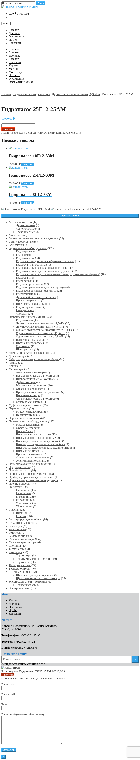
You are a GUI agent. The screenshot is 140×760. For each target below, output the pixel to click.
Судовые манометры (29, 401)
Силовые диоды (19, 535)
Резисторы (15, 526)
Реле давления (25, 310)
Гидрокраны (23, 277)
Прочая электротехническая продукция (33, 480)
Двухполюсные (25, 225)
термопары (15, 552)
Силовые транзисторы (23, 542)
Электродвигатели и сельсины (28, 581)
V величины (24, 503)
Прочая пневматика (28, 454)
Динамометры (17, 356)
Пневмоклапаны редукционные (36, 437)
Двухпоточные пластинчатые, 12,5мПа (40, 323)
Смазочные (23, 346)
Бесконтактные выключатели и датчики (33, 238)
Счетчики (15, 545)
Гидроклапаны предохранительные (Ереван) (43, 271)
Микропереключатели (30, 411)
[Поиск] (135, 659)
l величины (23, 490)
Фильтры (21, 313)
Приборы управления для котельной (31, 477)
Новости (14, 75)
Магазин (14, 68)
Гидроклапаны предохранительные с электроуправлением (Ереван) (58, 274)
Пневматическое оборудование (28, 421)
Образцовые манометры (31, 388)
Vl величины (24, 506)
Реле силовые (17, 529)
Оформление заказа (21, 81)
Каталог (14, 29)
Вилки (20, 512)
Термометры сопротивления (33, 558)
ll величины (23, 493)
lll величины (24, 496)
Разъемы (14, 509)
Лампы (13, 362)
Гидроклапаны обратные (31, 264)
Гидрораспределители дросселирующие (41, 287)
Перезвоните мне (70, 215)
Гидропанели (24, 280)
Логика (13, 365)
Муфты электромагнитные (25, 405)
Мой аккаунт (17, 72)
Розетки (21, 516)
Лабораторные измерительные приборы (34, 359)
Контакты (15, 42)
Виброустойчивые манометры (35, 378)
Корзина (14, 65)
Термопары (23, 562)
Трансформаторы (19, 568)
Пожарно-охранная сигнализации (30, 463)
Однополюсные (26, 228)
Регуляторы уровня (21, 522)
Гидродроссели (25, 251)
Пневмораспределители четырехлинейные (42, 447)
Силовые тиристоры (21, 539)
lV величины (24, 499)
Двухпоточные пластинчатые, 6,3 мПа (76, 94)
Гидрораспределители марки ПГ (36, 290)
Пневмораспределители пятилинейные (40, 444)
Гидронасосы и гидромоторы (31, 94)
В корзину (8, 129)
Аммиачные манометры (31, 372)
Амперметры (17, 235)
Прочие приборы (19, 483)
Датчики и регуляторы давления (29, 352)
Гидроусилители (26, 293)
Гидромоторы (24, 320)
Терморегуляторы (20, 565)
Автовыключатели (20, 222)
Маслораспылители (28, 424)
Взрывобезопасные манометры (35, 375)
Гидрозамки (23, 254)
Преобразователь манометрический (38, 392)
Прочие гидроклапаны (30, 303)
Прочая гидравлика (28, 300)
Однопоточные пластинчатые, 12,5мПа (40, 333)
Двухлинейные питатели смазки (36, 297)
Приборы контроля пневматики (28, 473)
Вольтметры (16, 244)
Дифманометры (26, 382)
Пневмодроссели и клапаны (33, 434)
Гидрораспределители (29, 284)
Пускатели (15, 486)
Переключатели (18, 408)
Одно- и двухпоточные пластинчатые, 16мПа (44, 329)
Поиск (40, 3)
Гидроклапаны (25, 258)
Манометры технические (31, 385)
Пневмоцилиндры (27, 450)
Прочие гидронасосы (29, 342)
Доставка (14, 33)
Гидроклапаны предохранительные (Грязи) (42, 267)
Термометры (16, 548)
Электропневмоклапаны (31, 460)
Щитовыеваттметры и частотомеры (38, 578)
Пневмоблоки (24, 431)
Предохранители (19, 467)
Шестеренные (24, 349)
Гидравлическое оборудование (28, 248)
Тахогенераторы (26, 584)
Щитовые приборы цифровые (34, 575)
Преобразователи (19, 470)
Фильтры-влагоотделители (32, 457)
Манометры (16, 369)
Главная (14, 49)
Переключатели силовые (24, 418)
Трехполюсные (25, 231)
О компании (16, 36)
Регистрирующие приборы (25, 519)
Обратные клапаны (28, 427)
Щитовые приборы (21, 571)
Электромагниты (19, 588)
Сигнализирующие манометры (35, 398)
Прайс (13, 39)
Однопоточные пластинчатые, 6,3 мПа (40, 336)
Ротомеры (15, 532)
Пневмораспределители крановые (37, 441)
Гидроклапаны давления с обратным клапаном (45, 261)
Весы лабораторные (21, 241)
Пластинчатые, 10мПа (30, 339)
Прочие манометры (28, 395)
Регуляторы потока (28, 307)
